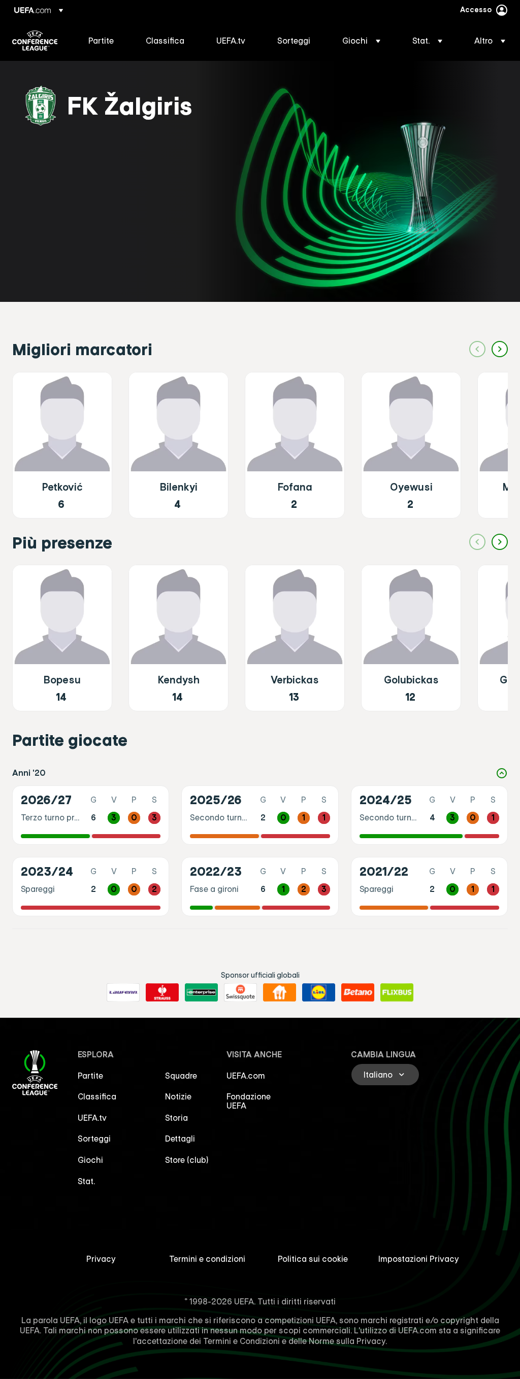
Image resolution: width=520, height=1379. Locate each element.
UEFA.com (245, 1075)
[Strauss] (162, 992)
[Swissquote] (240, 992)
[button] (361, 40)
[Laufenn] (123, 992)
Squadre (181, 1075)
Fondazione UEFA (248, 1101)
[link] (101, 40)
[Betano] (357, 992)
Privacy (101, 1258)
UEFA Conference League (34, 40)
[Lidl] (318, 992)
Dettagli (180, 1138)
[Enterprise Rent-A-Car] (201, 992)
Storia (176, 1117)
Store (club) (187, 1159)
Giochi (90, 1159)
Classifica (97, 1096)
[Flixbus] (396, 992)
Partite (90, 1075)
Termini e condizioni (207, 1258)
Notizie (178, 1096)
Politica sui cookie (313, 1258)
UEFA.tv (92, 1117)
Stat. (86, 1181)
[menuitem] (104, 40)
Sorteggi (94, 1138)
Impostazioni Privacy (418, 1258)
